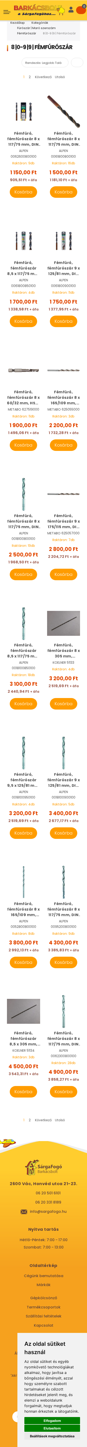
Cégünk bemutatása (43, 1275)
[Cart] (81, 10)
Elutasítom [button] (52, 1428)
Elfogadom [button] (52, 1421)
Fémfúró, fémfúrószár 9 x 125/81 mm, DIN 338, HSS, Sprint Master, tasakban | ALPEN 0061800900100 (63, 268)
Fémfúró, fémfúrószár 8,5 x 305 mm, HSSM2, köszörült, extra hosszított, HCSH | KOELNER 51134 (23, 1038)
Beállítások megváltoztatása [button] (52, 1436)
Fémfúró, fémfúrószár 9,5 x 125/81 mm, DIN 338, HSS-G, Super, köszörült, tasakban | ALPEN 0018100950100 (23, 780)
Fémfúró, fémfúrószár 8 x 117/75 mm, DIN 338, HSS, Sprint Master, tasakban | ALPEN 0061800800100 (63, 139)
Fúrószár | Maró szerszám (36, 28)
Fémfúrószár (26, 33)
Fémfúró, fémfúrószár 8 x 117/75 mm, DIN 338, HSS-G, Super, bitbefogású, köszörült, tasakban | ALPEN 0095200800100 (63, 909)
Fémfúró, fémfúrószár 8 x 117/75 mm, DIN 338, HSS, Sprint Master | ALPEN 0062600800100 (23, 139)
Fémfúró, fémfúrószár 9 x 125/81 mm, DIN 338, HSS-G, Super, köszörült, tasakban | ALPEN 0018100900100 (63, 780)
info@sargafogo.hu (48, 1211)
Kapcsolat (43, 1325)
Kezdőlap (17, 23)
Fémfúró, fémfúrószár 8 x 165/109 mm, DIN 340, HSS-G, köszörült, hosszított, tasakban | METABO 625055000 (63, 397)
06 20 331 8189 (48, 1202)
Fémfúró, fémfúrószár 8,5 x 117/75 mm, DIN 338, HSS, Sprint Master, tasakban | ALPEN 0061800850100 (23, 268)
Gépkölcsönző (43, 1298)
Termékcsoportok (44, 1307)
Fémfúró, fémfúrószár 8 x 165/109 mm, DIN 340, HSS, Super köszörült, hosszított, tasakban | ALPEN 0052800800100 (23, 909)
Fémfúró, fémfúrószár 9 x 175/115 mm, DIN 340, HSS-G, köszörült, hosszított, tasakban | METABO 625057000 (63, 521)
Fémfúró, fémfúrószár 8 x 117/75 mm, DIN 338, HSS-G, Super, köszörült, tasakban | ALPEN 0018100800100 (23, 521)
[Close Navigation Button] (37, 4)
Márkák (44, 1284)
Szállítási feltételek (43, 1316)
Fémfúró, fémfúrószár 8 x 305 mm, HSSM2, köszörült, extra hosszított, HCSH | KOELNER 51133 (63, 650)
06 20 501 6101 (48, 1193)
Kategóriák (40, 23)
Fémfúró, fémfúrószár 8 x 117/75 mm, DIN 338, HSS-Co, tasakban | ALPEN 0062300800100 (63, 1038)
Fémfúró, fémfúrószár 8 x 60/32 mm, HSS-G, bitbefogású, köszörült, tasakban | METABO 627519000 (23, 397)
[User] (71, 10)
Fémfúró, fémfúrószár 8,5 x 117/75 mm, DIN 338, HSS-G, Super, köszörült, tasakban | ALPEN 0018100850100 (23, 650)
